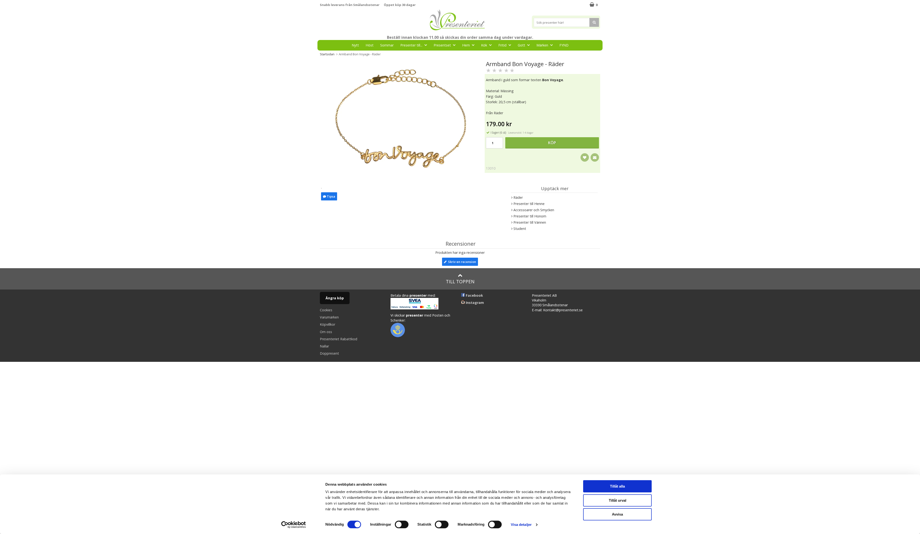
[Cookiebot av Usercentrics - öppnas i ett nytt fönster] (294, 524)
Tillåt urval (617, 500)
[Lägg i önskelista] (585, 157)
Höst (370, 45)
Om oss (326, 331)
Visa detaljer (521, 525)
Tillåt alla (617, 486)
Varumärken (329, 317)
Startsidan (327, 54)
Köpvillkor (327, 324)
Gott (521, 45)
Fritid (502, 45)
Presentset (442, 45)
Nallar (324, 346)
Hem (466, 45)
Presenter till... (411, 45)
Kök (484, 45)
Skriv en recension (461, 262)
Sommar (387, 45)
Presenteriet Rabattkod (338, 339)
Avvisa (617, 514)
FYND (564, 45)
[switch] (401, 524)
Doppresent (329, 353)
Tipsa (330, 196)
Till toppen (460, 281)
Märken (542, 45)
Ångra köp (335, 298)
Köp (552, 142)
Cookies (326, 310)
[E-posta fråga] (595, 157)
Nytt (355, 45)
